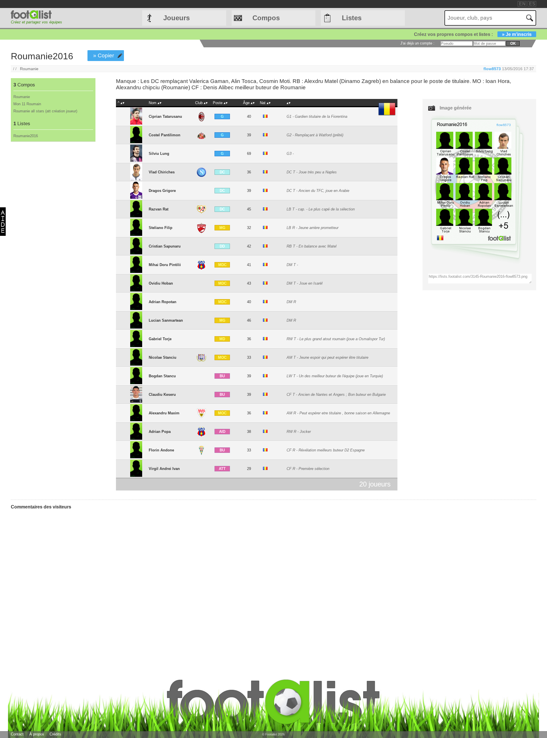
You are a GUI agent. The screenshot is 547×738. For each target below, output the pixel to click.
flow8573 (492, 68)
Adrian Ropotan (162, 302)
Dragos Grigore (162, 190)
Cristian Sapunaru (165, 246)
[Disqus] (53, 585)
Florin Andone (161, 450)
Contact (17, 734)
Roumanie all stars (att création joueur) (45, 111)
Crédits (55, 734)
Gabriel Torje (160, 339)
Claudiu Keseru (162, 394)
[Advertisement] (53, 236)
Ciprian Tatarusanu (165, 116)
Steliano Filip (160, 228)
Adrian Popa (160, 431)
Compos (266, 18)
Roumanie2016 (25, 136)
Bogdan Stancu (162, 376)
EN (522, 3)
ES (532, 3)
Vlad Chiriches (162, 172)
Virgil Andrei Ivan (164, 469)
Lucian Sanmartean (166, 320)
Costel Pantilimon (164, 135)
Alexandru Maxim (164, 413)
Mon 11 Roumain (27, 104)
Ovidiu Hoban (161, 283)
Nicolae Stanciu (162, 357)
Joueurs (176, 18)
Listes (352, 18)
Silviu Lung (159, 153)
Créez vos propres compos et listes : (473, 34)
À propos (36, 734)
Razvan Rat (158, 209)
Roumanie (29, 68)
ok (513, 43)
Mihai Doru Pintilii (165, 265)
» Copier (103, 55)
